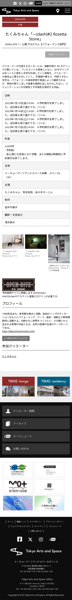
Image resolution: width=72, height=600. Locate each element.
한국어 (67, 3)
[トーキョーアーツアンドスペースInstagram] (42, 537)
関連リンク (21, 521)
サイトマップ (39, 526)
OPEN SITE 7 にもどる (17, 338)
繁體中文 (52, 3)
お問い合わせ (21, 449)
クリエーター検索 (23, 411)
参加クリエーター (57, 54)
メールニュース (22, 436)
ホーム (10, 521)
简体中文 (60, 3)
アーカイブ (19, 423)
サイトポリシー (35, 521)
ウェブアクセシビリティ (21, 526)
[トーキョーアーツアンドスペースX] (31, 537)
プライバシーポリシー (55, 521)
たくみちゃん (9, 356)
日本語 (38, 3)
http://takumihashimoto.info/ (18, 331)
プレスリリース (55, 526)
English (45, 3)
